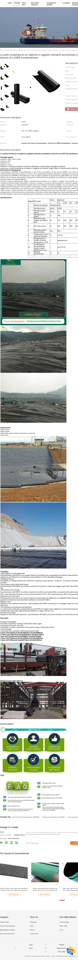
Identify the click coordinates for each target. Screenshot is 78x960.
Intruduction (33, 922)
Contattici (66, 3)
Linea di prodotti (64, 922)
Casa (10, 3)
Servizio (32, 930)
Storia (31, 926)
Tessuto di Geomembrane (7, 926)
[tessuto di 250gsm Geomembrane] (45, 872)
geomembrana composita (7, 930)
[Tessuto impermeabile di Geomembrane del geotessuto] (14, 872)
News (31, 948)
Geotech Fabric (4, 922)
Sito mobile (61, 951)
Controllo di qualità (51, 4)
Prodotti (17, 3)
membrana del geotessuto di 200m (53, 817)
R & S (61, 930)
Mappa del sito (61, 948)
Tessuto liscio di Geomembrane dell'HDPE (25, 817)
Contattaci (15, 894)
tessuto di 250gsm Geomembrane (45, 888)
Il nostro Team (34, 933)
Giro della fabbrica (34, 4)
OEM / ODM (63, 926)
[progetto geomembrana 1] (35, 98)
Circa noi (24, 4)
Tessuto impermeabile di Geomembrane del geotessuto (14, 889)
